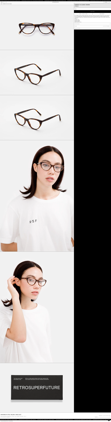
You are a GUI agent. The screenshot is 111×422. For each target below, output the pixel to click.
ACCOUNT (106, 2)
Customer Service (9, 416)
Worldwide (18, 416)
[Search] (5, 2)
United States (21, 416)
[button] (109, 2)
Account (2, 416)
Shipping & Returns (77, 28)
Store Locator (5, 416)
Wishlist (13, 416)
